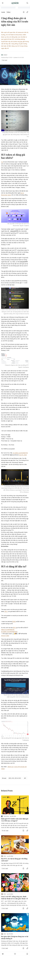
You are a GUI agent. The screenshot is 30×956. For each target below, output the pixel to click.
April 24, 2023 (5, 635)
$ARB (14, 621)
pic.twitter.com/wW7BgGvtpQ (9, 631)
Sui (2, 162)
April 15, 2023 (23, 455)
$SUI (6, 611)
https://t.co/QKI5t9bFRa (7, 629)
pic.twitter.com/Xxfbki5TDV (20, 453)
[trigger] (27, 3)
